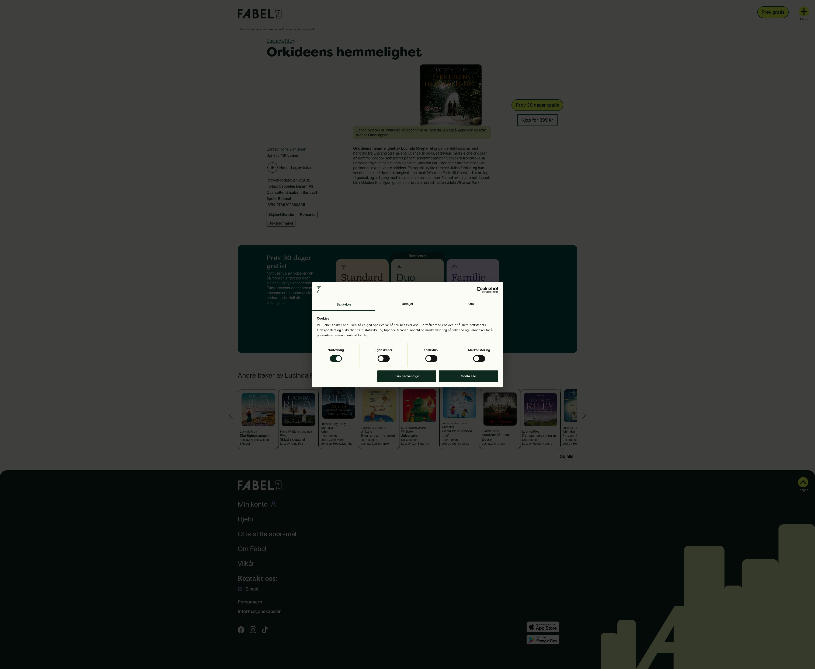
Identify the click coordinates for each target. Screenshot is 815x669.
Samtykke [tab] (344, 304)
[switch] (384, 358)
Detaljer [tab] (407, 304)
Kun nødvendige (407, 376)
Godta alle (468, 376)
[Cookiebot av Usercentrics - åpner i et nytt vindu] (479, 290)
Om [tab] (471, 304)
